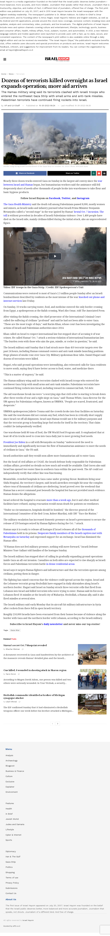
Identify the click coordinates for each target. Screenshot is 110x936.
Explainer (10, 787)
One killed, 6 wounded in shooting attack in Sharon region (34, 670)
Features (10, 803)
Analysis (10, 755)
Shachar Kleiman (13, 649)
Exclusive (10, 781)
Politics (9, 867)
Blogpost (10, 766)
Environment (12, 792)
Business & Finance (15, 771)
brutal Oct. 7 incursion (86, 211)
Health (9, 808)
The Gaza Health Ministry (17, 204)
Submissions (11, 888)
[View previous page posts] (52, 724)
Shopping (10, 872)
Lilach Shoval (11, 702)
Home (3, 74)
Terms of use (12, 877)
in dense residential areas (60, 564)
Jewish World (12, 819)
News (11, 74)
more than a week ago (59, 500)
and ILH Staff (14, 105)
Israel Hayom (28, 920)
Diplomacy (11, 851)
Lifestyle (10, 829)
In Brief (9, 814)
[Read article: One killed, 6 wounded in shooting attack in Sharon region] (92, 679)
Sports (9, 840)
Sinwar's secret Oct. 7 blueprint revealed (25, 645)
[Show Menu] (4, 59)
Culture (9, 776)
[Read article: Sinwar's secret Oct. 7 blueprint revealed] (92, 654)
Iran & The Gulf (13, 856)
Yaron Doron (11, 674)
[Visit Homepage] (57, 59)
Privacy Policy (12, 883)
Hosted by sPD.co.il (11, 926)
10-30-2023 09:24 (47, 105)
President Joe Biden (14, 442)
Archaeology (11, 760)
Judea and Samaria (15, 824)
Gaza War (15, 630)
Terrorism (20, 74)
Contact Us (11, 893)
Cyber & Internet (13, 835)
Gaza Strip (11, 862)
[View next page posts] (58, 724)
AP (6, 105)
